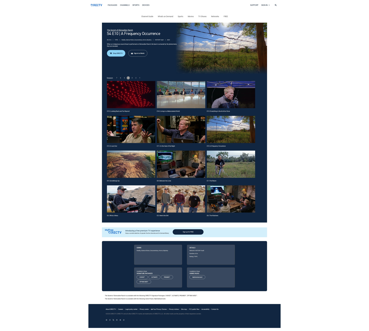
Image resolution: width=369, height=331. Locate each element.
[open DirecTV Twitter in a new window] (113, 320)
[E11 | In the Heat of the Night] (181, 129)
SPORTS (135, 5)
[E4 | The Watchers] (231, 199)
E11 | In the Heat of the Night (166, 146)
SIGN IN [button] (264, 5)
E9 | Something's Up (113, 181)
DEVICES (145, 5)
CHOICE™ (142, 277)
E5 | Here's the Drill (162, 215)
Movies (191, 16)
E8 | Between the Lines (164, 181)
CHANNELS (125, 5)
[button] (275, 5)
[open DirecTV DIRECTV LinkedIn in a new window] (106, 320)
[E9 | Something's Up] (131, 164)
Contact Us (214, 309)
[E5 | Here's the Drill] (181, 199)
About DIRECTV (111, 309)
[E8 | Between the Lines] (181, 164)
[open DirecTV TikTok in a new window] (124, 320)
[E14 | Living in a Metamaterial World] (181, 94)
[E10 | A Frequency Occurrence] (231, 129)
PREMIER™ (167, 277)
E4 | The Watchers (212, 215)
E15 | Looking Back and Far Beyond (118, 111)
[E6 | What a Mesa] (131, 199)
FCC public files (194, 309)
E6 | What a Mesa (112, 215)
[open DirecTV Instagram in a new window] (117, 320)
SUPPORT (254, 5)
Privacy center (144, 309)
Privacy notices (174, 309)
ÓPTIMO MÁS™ (144, 282)
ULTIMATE (154, 277)
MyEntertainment (197, 277)
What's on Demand (165, 16)
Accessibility (205, 309)
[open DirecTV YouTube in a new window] (120, 320)
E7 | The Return (211, 181)
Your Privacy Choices (160, 309)
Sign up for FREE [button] (188, 232)
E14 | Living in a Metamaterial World (168, 111)
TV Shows (202, 16)
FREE (226, 16)
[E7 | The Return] (231, 164)
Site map (184, 309)
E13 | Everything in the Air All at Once (218, 111)
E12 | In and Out (112, 146)
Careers (120, 309)
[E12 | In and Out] (131, 129)
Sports (180, 16)
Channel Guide (147, 16)
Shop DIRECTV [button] (117, 53)
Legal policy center (131, 309)
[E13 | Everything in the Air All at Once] (231, 94)
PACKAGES (112, 5)
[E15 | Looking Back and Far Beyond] (131, 94)
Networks (215, 16)
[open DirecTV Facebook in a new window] (110, 320)
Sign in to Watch (139, 53)
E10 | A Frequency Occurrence (216, 146)
